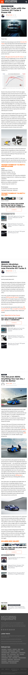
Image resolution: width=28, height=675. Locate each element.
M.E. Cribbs (9, 383)
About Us (7, 669)
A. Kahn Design (22, 652)
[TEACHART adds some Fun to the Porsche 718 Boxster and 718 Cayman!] (4, 218)
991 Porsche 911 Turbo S (12, 297)
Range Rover (16, 656)
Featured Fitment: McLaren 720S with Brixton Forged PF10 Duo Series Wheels (16, 566)
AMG (18, 654)
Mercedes (4, 654)
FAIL (8, 654)
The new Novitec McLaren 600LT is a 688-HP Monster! (16, 558)
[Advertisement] (14, 247)
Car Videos (4, 649)
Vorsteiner (14, 657)
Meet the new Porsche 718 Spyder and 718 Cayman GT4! (16, 232)
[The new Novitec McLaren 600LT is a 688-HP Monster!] (4, 560)
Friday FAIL (4, 656)
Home (2, 669)
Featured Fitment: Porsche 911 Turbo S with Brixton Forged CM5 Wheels (16, 225)
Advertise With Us (15, 669)
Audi (22, 649)
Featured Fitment (6, 652)
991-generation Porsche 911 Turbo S (14, 56)
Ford (10, 657)
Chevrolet (10, 656)
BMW (19, 649)
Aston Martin (5, 657)
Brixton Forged (22, 657)
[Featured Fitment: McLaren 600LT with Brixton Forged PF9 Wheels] (4, 575)
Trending (15, 649)
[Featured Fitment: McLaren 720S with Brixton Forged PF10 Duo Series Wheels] (4, 567)
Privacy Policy (23, 669)
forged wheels (14, 652)
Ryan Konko (10, 15)
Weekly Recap (17, 659)
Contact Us (14, 670)
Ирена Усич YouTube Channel (12, 315)
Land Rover (10, 659)
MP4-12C (24, 429)
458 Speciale (18, 475)
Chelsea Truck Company (13, 661)
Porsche (9, 649)
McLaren (22, 654)
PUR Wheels (4, 661)
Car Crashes (13, 654)
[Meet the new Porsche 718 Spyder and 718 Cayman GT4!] (4, 233)
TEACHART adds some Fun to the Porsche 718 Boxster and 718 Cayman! (16, 217)
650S (24, 432)
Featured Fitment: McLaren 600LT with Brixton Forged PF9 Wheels (16, 573)
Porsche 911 (4, 659)
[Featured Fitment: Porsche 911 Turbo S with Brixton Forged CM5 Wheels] (4, 226)
